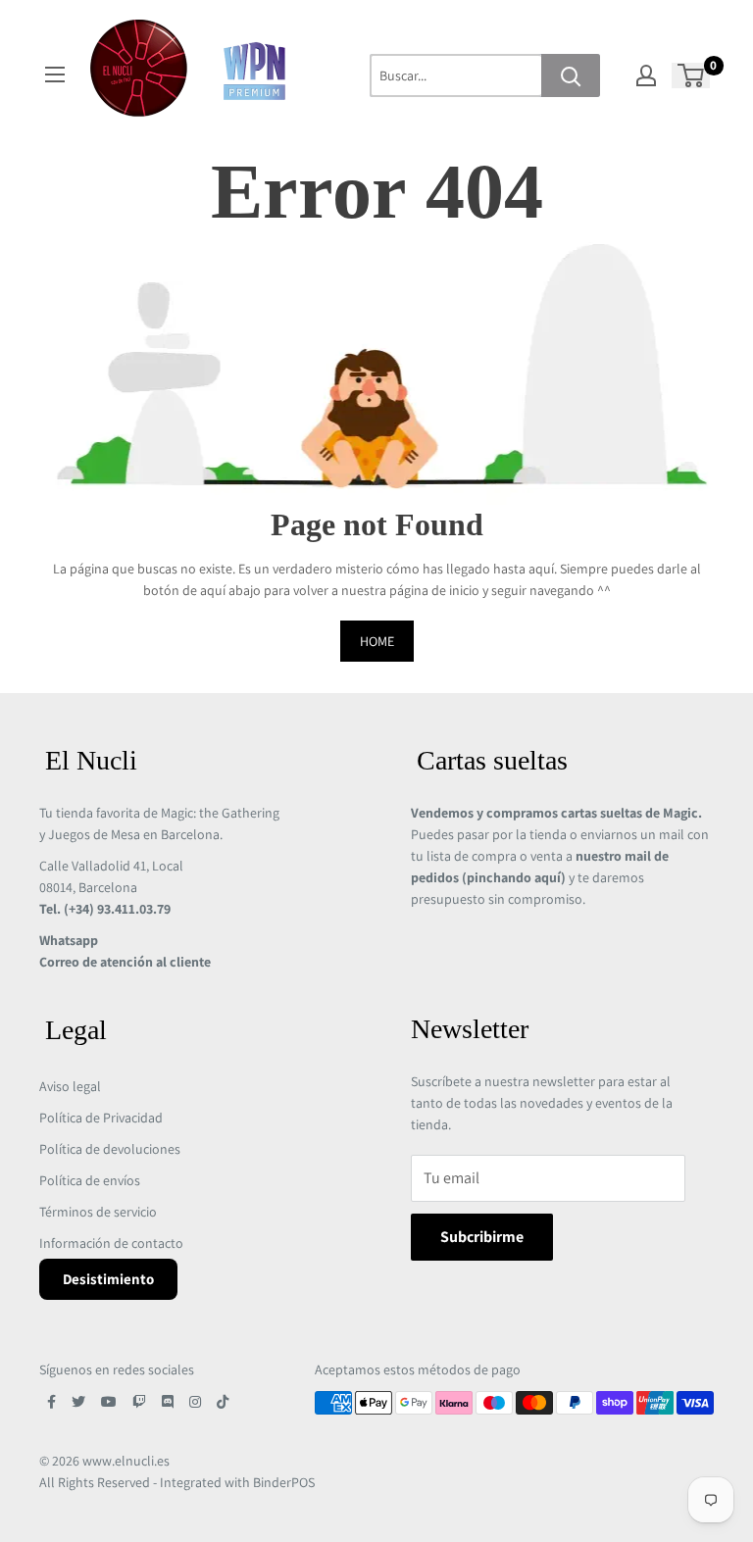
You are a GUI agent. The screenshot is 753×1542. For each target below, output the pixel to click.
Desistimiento (108, 1278)
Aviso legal (70, 1086)
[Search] (570, 75)
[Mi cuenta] (646, 75)
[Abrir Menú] (55, 74)
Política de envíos (89, 1180)
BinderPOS (284, 1482)
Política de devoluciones (109, 1149)
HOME (377, 641)
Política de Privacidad (101, 1117)
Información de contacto (111, 1243)
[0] (692, 75)
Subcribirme (482, 1236)
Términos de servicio (98, 1211)
